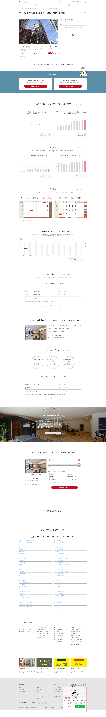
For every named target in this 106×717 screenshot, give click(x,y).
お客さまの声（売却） (58, 639)
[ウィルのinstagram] (46, 702)
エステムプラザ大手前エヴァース (60, 569)
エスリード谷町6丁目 (58, 586)
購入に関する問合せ (57, 687)
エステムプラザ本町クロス (59, 573)
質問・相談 (69, 474)
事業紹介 (38, 693)
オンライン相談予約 (71, 479)
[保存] (81, 1)
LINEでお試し (80, 706)
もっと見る (52, 305)
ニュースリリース (39, 696)
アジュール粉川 (22, 562)
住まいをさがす (34, 1)
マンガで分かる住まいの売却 (77, 639)
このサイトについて (53, 707)
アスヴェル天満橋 (22, 564)
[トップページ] (21, 2)
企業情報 (38, 691)
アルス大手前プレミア (23, 577)
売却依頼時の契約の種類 (76, 631)
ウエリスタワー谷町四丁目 (59, 540)
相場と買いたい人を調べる (24, 631)
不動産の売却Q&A (74, 637)
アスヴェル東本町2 (23, 566)
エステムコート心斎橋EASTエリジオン (62, 558)
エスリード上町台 (57, 582)
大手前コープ (56, 597)
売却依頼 (52, 474)
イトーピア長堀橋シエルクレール (26, 591)
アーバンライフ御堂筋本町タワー (26, 542)
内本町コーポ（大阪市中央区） (60, 542)
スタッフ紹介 (67, 1)
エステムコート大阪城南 (59, 553)
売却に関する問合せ (75, 644)
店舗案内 (61, 1)
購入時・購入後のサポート (24, 694)
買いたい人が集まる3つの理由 (42, 631)
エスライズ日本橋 (57, 580)
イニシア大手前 (22, 593)
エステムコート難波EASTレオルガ (61, 566)
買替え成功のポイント (75, 635)
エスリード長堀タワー (58, 588)
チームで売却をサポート (41, 635)
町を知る (55, 1)
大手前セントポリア (58, 602)
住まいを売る (41, 1)
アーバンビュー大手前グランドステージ (27, 540)
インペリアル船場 (22, 518)
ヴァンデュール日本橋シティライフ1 (26, 604)
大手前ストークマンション (59, 599)
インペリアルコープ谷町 (24, 597)
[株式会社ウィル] (19, 8)
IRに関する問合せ (57, 696)
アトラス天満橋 (22, 573)
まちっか (60, 703)
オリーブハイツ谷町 (58, 608)
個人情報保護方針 (74, 482)
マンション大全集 (53, 703)
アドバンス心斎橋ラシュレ (24, 571)
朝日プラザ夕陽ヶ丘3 (23, 560)
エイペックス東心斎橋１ (59, 547)
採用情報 (38, 698)
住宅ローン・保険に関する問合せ (60, 693)
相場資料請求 (70, 476)
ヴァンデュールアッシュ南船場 (25, 602)
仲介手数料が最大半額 (41, 629)
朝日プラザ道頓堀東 (23, 558)
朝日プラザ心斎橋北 (23, 551)
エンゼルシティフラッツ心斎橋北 (60, 593)
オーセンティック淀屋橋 (59, 595)
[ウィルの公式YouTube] (42, 702)
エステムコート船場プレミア (60, 562)
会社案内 (73, 1)
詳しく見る (53, 433)
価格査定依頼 (53, 476)
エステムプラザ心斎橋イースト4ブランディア (63, 571)
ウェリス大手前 (22, 608)
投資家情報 (38, 694)
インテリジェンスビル (23, 595)
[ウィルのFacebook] (39, 702)
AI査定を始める (70, 86)
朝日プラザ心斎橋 (22, 549)
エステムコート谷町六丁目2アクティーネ (62, 564)
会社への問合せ (56, 694)
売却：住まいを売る (26, 622)
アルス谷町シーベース (23, 584)
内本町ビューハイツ (58, 544)
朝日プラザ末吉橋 (22, 555)
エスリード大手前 (57, 584)
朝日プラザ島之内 (22, 547)
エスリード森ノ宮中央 (58, 591)
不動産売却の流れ (74, 629)
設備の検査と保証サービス (41, 637)
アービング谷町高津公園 (24, 544)
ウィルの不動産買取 (58, 629)
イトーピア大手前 (22, 588)
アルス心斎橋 (22, 580)
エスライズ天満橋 (57, 577)
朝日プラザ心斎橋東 (23, 553)
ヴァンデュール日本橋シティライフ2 (26, 606)
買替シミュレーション (58, 637)
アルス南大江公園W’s (23, 586)
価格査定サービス (57, 631)
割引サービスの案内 (58, 641)
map (63, 337)
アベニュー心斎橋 (22, 575)
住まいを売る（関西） (24, 629)
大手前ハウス (56, 604)
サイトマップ (45, 707)
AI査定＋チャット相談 (58, 633)
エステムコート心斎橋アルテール (60, 560)
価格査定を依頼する (36, 86)
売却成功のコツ (74, 633)
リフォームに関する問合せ (58, 691)
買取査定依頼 (53, 479)
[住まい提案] (77, 1)
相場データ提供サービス (59, 635)
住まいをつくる (49, 1)
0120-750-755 (54, 335)
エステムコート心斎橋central (60, 555)
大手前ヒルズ (56, 606)
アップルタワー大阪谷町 (24, 569)
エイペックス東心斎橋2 (58, 549)
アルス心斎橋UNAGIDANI (24, 582)
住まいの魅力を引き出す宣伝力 (42, 633)
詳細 (38, 484)
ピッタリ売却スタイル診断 (76, 641)
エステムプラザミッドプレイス (60, 575)
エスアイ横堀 (56, 551)
